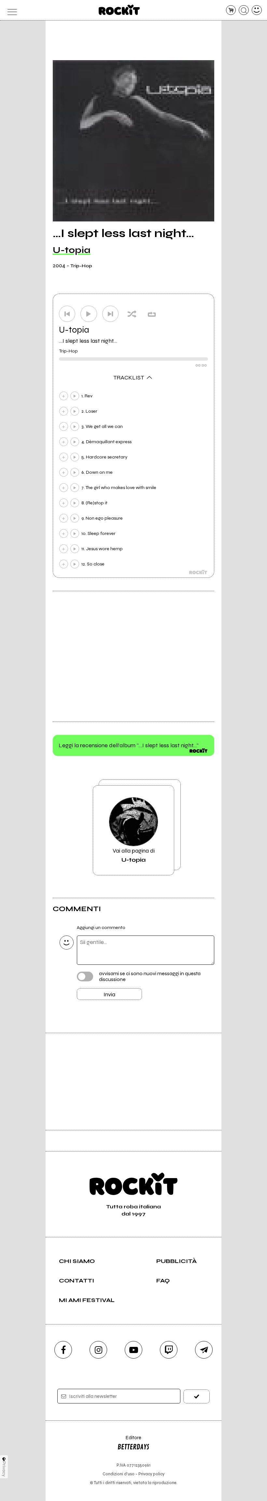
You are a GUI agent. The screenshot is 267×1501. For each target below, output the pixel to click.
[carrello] (231, 10)
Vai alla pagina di (134, 855)
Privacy (4, 1469)
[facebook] (63, 1350)
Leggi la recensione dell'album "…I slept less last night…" (129, 745)
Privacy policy (151, 1473)
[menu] (10, 10)
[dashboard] (257, 10)
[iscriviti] (196, 1396)
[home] (119, 10)
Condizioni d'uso (118, 1473)
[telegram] (204, 1350)
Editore (129, 1440)
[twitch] (168, 1350)
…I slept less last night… (88, 340)
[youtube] (133, 1350)
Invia (109, 994)
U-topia (72, 250)
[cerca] (244, 10)
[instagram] (98, 1350)
